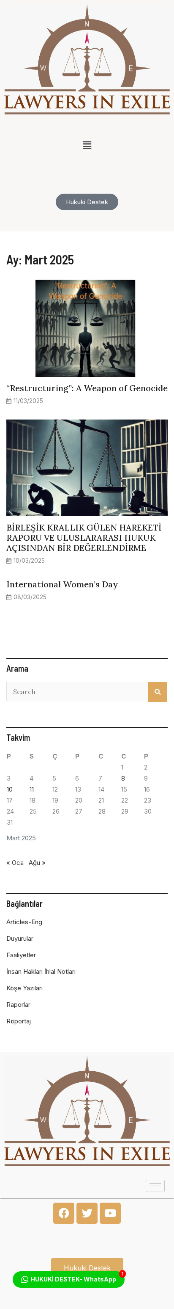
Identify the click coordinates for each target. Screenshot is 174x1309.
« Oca (15, 863)
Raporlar (18, 1005)
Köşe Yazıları (24, 988)
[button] (87, 145)
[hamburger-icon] (155, 1186)
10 (10, 789)
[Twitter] (87, 1213)
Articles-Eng (24, 922)
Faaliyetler (21, 955)
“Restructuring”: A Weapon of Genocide (87, 388)
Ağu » (37, 863)
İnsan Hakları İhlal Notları (41, 971)
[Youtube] (110, 1213)
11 (32, 789)
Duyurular (19, 938)
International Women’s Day (62, 584)
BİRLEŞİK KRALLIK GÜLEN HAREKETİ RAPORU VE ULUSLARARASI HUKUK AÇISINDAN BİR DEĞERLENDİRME (83, 537)
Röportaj (18, 1021)
